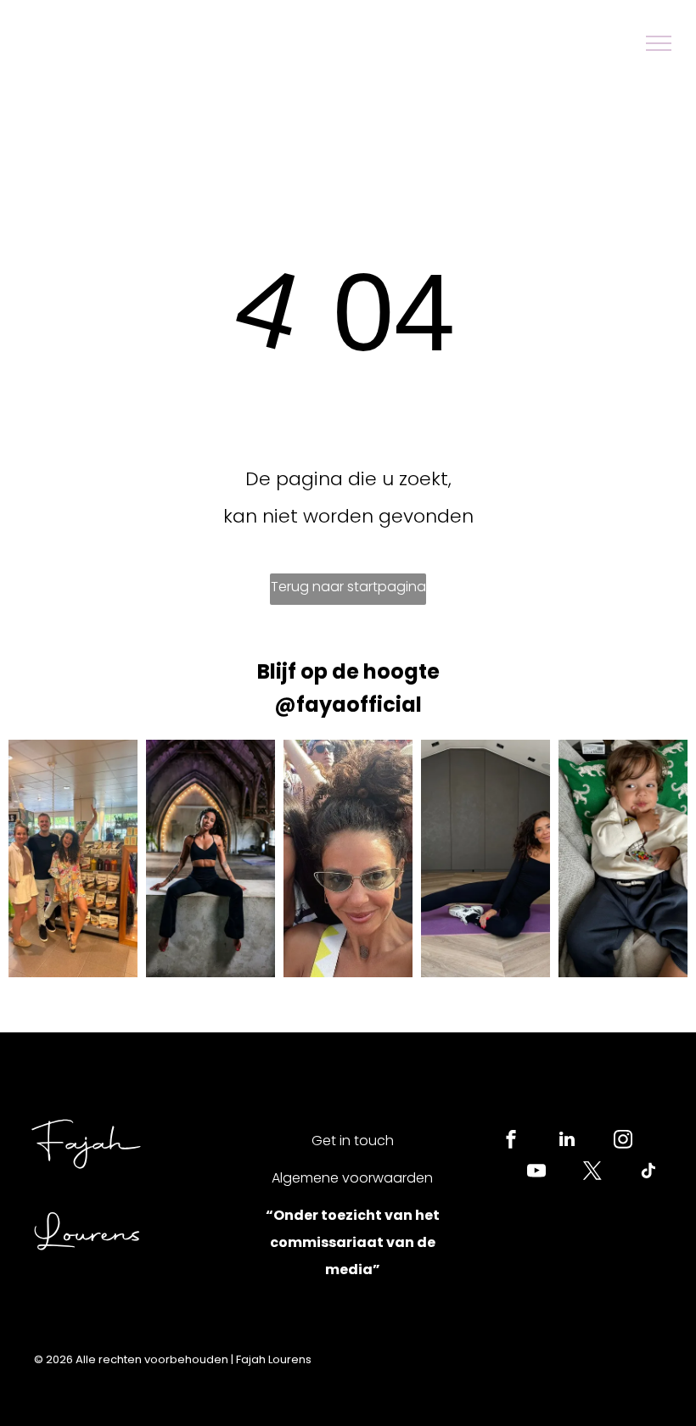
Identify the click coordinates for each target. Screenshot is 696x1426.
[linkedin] (567, 1141)
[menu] (659, 43)
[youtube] (536, 1172)
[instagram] (623, 1141)
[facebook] (511, 1141)
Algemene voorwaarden (352, 1178)
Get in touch (353, 1140)
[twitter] (592, 1172)
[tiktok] (648, 1172)
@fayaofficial (348, 705)
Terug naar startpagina (348, 586)
